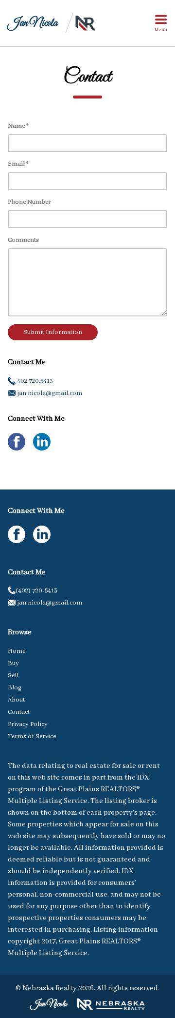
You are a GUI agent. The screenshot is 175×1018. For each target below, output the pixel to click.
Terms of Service (32, 736)
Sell (13, 675)
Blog (14, 688)
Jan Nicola (32, 23)
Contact (19, 712)
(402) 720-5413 (36, 591)
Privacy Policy (28, 724)
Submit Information (52, 332)
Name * (18, 126)
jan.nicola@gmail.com (49, 393)
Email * (18, 164)
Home (16, 651)
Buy (13, 663)
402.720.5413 (34, 381)
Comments (23, 240)
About (16, 700)
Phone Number (29, 202)
